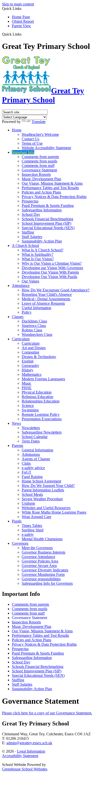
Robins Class (32, 330)
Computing (30, 352)
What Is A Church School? (42, 250)
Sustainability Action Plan (42, 241)
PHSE (27, 388)
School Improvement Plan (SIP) (46, 223)
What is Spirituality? (37, 254)
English (28, 361)
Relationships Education (40, 401)
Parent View (21, 26)
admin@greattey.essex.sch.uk (29, 743)
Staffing (28, 232)
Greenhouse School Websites (24, 769)
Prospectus (30, 201)
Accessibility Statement (20, 756)
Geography (30, 365)
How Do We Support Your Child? (48, 485)
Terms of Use (32, 143)
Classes (17, 317)
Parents (17, 445)
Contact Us (30, 139)
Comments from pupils (39, 161)
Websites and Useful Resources (46, 508)
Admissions (31, 454)
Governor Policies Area (40, 561)
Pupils (16, 521)
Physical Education (37, 392)
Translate (39, 122)
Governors (20, 543)
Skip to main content (18, 4)
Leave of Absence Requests (43, 303)
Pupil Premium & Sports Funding (48, 205)
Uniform (28, 503)
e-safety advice (33, 468)
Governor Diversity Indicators (45, 570)
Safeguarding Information (42, 210)
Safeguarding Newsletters (42, 432)
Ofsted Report (23, 21)
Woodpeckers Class (37, 334)
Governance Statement (39, 170)
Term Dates (31, 441)
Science (28, 405)
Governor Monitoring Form (43, 574)
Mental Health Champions (42, 539)
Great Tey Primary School (43, 95)
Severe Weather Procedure (42, 499)
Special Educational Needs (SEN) (48, 228)
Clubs (26, 463)
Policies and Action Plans (41, 192)
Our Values (30, 281)
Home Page (21, 17)
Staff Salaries (32, 237)
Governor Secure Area (39, 565)
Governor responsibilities (41, 579)
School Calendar (35, 437)
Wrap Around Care (36, 517)
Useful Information (36, 308)
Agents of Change (36, 459)
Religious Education (37, 397)
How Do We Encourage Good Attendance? (55, 290)
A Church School (25, 245)
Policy (27, 312)
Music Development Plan (41, 179)
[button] (23, 34)
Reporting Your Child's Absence (47, 294)
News (16, 423)
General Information (37, 450)
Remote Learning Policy (41, 414)
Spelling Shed (32, 530)
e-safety (28, 534)
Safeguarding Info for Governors (47, 583)
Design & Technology (39, 357)
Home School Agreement (41, 481)
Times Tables (32, 525)
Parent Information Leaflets (43, 490)
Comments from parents (40, 157)
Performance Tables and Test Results (50, 188)
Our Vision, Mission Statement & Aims (52, 183)
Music (26, 383)
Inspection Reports (36, 174)
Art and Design (34, 348)
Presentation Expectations (42, 419)
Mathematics (31, 374)
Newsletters (31, 428)
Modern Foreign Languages (43, 379)
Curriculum (21, 339)
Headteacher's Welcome (40, 134)
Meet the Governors (37, 548)
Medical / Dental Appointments (46, 299)
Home (16, 130)
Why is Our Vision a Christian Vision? (52, 263)
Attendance (21, 285)
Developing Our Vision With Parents (50, 272)
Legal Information (31, 751)
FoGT (26, 472)
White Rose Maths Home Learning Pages (54, 512)
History (27, 370)
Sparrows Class (34, 325)
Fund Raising (32, 477)
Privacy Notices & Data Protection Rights (54, 197)
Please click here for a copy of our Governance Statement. (47, 713)
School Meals (32, 494)
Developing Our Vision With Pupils (49, 277)
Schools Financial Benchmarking (47, 219)
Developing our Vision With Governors (52, 268)
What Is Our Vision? (38, 259)
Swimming (30, 410)
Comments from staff (38, 165)
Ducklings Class (34, 321)
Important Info (23, 152)
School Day (31, 214)
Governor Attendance (38, 557)
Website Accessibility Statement (46, 148)
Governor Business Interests (43, 552)
